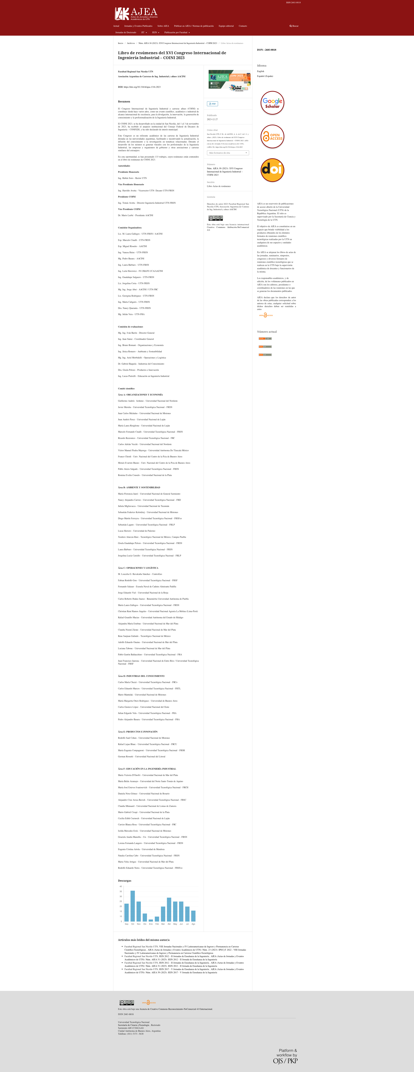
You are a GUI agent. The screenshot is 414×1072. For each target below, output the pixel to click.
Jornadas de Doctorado (125, 32)
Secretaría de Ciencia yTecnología (134, 1025)
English (260, 71)
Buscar (295, 25)
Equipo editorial (226, 25)
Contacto (243, 25)
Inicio (120, 43)
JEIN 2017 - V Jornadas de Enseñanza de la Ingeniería (184, 969)
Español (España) (265, 76)
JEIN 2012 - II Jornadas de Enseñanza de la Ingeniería (184, 956)
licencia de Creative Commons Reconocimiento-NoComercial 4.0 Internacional (176, 1008)
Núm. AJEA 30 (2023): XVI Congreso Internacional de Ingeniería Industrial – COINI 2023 (178, 43)
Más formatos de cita (219, 152)
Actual (116, 25)
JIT (143, 32)
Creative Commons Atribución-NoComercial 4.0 (228, 228)
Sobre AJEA (163, 25)
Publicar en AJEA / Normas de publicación (194, 25)
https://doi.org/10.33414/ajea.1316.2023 (142, 86)
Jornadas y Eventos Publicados (138, 25)
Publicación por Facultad (176, 32)
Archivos (131, 43)
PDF (214, 103)
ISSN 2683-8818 (293, 2)
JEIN (155, 32)
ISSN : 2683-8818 (266, 50)
